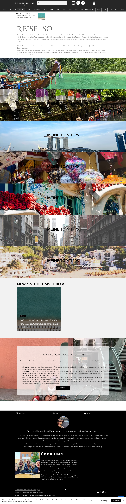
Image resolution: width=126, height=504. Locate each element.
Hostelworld (26, 371)
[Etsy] (78, 3)
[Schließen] (123, 500)
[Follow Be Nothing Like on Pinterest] (103, 492)
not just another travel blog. (32, 435)
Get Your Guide (27, 377)
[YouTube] (85, 413)
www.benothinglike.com (21, 497)
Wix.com (41, 492)
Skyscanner (26, 367)
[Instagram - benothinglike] (83, 3)
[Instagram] (17, 413)
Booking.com (26, 373)
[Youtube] (73, 3)
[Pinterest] (54, 413)
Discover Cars (26, 381)
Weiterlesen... (58, 479)
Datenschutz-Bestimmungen (27, 489)
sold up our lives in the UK (65, 435)
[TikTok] (106, 492)
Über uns (52, 454)
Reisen (23, 316)
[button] (94, 3)
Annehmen (116, 501)
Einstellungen (104, 501)
